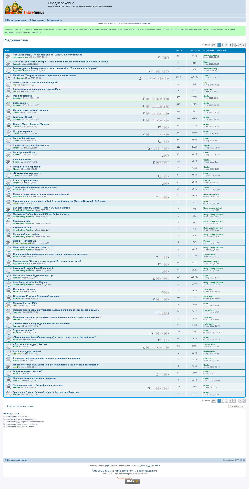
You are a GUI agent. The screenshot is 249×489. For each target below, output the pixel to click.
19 (168, 99)
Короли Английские (24, 138)
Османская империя (24, 289)
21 (168, 120)
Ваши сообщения (146, 470)
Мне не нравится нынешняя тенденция (34, 378)
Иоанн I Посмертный (24, 241)
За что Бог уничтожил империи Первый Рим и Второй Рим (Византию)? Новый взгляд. (61, 61)
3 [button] (226, 44)
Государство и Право (24, 152)
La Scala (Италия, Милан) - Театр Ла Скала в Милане (41, 207)
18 (164, 99)
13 (153, 106)
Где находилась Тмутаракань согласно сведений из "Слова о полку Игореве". (55, 68)
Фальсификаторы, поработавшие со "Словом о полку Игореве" (48, 54)
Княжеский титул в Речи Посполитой (33, 268)
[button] (213, 45)
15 (153, 99)
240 (158, 79)
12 (161, 113)
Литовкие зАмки (22, 227)
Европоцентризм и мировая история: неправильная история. (47, 358)
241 (163, 79)
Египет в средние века (25, 180)
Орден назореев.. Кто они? (28, 371)
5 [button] (234, 44)
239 (154, 79)
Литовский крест (22, 221)
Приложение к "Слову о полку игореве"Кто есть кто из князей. (47, 261)
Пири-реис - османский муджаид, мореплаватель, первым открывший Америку (57, 317)
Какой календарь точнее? (27, 351)
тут (149, 23)
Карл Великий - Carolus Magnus (30, 282)
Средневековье (15, 40)
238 (150, 79)
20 (164, 120)
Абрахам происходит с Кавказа (30, 344)
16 (157, 99)
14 (157, 106)
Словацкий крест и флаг (26, 234)
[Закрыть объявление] (243, 29)
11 (157, 113)
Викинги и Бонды (22, 159)
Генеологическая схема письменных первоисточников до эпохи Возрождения (56, 364)
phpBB (108, 466)
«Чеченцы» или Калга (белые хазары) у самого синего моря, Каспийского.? (54, 337)
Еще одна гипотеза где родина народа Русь (36, 89)
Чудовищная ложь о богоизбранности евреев (38, 385)
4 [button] (230, 44)
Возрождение (20, 103)
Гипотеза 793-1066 (22, 117)
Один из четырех (22, 96)
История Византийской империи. (31, 110)
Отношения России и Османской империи (36, 296)
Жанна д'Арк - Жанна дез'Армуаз (31, 124)
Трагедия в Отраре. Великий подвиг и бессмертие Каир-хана (46, 392)
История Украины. (23, 131)
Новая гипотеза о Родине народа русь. (34, 275)
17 (161, 99)
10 (153, 113)
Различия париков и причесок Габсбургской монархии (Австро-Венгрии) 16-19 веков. (60, 201)
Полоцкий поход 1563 (25, 303)
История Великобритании (27, 166)
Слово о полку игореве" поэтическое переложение (41, 194)
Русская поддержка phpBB (149, 466)
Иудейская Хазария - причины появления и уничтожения (44, 75)
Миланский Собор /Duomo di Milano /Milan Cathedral (41, 214)
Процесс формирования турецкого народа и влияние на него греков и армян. (56, 310)
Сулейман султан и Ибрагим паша (31, 145)
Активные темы (101, 470)
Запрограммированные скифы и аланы (35, 187)
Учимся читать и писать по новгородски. (35, 82)
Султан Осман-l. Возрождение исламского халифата (41, 323)
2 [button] (222, 44)
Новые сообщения (124, 470)
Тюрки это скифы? (23, 330)
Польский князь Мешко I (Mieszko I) (32, 247)
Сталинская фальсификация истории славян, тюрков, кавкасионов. (50, 254)
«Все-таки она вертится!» (26, 173)
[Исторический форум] (26, 7)
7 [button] (240, 44)
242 (167, 79)
